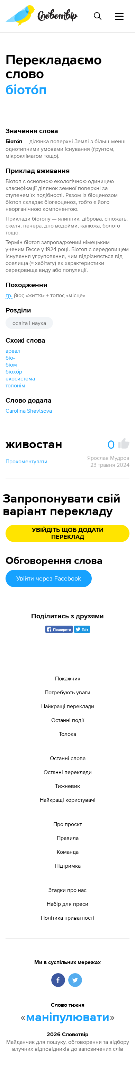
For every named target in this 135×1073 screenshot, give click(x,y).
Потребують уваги (67, 692)
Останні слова (68, 758)
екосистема (20, 378)
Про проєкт (67, 824)
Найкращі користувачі (68, 800)
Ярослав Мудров (108, 458)
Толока (67, 734)
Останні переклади (68, 772)
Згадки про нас (67, 890)
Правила (68, 838)
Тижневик (67, 786)
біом (11, 364)
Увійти (48, 578)
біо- (10, 357)
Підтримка (68, 865)
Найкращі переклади (67, 706)
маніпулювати (67, 1017)
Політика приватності (67, 918)
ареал (13, 350)
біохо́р (14, 371)
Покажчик (67, 678)
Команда (68, 852)
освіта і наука (29, 323)
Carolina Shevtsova (29, 410)
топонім (15, 385)
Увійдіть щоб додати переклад (68, 533)
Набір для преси (67, 904)
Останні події (67, 720)
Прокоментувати (26, 461)
